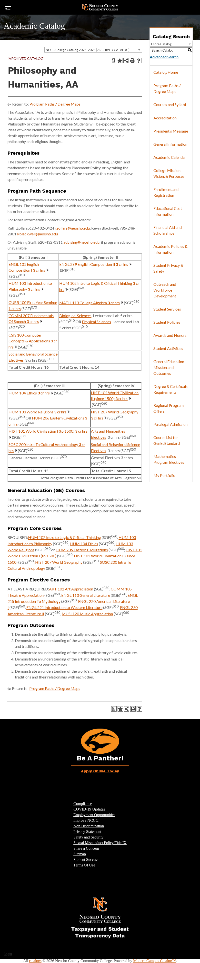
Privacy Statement (87, 831)
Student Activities (168, 348)
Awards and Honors (170, 335)
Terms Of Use (84, 865)
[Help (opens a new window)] (138, 60)
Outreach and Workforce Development (164, 290)
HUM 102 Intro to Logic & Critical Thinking (64, 537)
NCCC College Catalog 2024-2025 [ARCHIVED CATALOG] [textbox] (88, 50)
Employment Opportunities (94, 815)
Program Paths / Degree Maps (55, 104)
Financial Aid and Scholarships (167, 230)
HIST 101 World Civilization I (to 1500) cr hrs (48, 431)
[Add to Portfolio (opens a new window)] (119, 60)
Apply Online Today (100, 771)
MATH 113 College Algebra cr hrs (89, 302)
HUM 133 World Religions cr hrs (37, 412)
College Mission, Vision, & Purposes (168, 173)
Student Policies (166, 322)
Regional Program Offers (168, 408)
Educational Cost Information (167, 211)
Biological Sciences (75, 315)
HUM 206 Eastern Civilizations (82, 549)
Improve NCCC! (86, 820)
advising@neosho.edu (81, 242)
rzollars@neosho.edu (72, 228)
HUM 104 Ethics (84, 543)
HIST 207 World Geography (58, 562)
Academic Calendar (169, 157)
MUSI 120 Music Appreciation (87, 613)
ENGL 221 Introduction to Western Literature (64, 607)
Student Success (85, 859)
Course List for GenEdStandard (166, 440)
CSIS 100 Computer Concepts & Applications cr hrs (33, 341)
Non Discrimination (88, 826)
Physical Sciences (96, 321)
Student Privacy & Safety (168, 268)
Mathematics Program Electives (168, 459)
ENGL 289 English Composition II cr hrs (93, 264)
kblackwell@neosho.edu (37, 234)
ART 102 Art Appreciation (71, 589)
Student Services (167, 309)
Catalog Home (165, 72)
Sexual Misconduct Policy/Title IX (100, 843)
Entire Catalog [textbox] (161, 44)
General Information (170, 144)
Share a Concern (86, 848)
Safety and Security (88, 837)
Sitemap (79, 854)
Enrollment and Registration (166, 192)
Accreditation (165, 118)
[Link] (100, 917)
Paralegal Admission (170, 424)
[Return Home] (100, 7)
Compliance (82, 804)
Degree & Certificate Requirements (170, 389)
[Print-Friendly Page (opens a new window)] (132, 60)
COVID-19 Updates (89, 809)
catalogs (35, 961)
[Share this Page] (126, 60)
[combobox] (93, 50)
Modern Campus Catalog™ (154, 961)
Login (8, 954)
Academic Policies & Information (170, 249)
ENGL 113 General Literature (85, 595)
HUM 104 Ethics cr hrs (29, 393)
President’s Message (170, 131)
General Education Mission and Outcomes (168, 367)
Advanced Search (164, 56)
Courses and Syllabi (169, 104)
